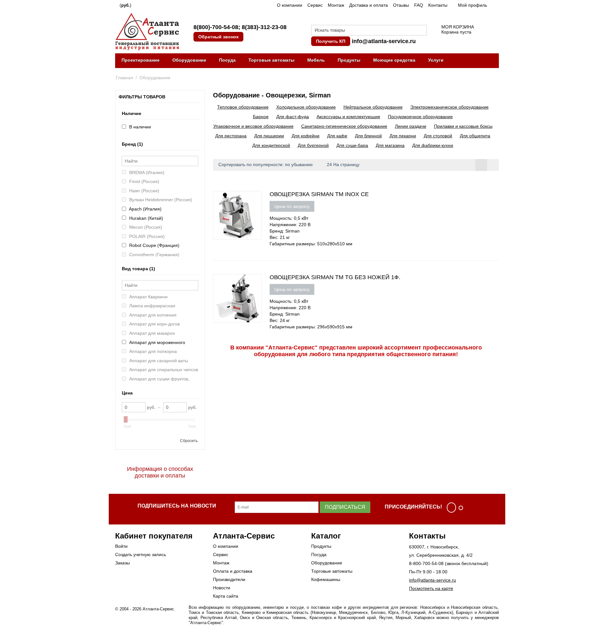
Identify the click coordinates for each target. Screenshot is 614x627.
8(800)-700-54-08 (215, 27)
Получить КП (330, 41)
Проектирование (141, 60)
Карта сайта (225, 596)
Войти (121, 546)
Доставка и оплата (368, 5)
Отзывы (401, 5)
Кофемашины (325, 579)
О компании (289, 5)
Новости (221, 587)
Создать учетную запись (140, 554)
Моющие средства (394, 60)
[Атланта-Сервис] (147, 31)
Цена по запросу (292, 206)
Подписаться (345, 507)
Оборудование (189, 60)
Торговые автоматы (271, 60)
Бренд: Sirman (285, 230)
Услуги (436, 60)
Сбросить (189, 441)
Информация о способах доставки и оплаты (160, 472)
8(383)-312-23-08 (264, 27)
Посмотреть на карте (431, 588)
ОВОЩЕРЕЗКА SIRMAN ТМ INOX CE (319, 194)
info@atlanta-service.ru (384, 41)
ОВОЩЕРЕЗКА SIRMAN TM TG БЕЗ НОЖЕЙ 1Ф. (335, 277)
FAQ (418, 5)
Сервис (315, 5)
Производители (229, 579)
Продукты (349, 60)
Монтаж (336, 5)
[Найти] (422, 31)
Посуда (227, 60)
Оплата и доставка (232, 571)
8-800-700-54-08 (426, 563)
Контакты (437, 5)
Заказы (122, 562)
